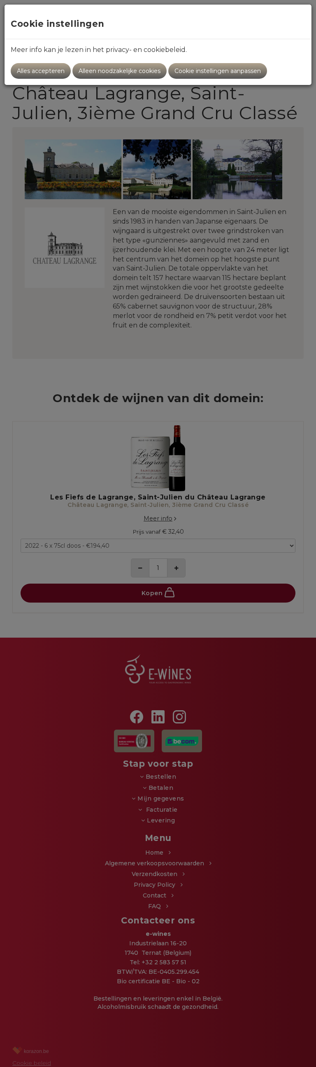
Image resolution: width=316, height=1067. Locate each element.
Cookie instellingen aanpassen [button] (217, 71)
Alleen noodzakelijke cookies (119, 71)
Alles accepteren (41, 71)
